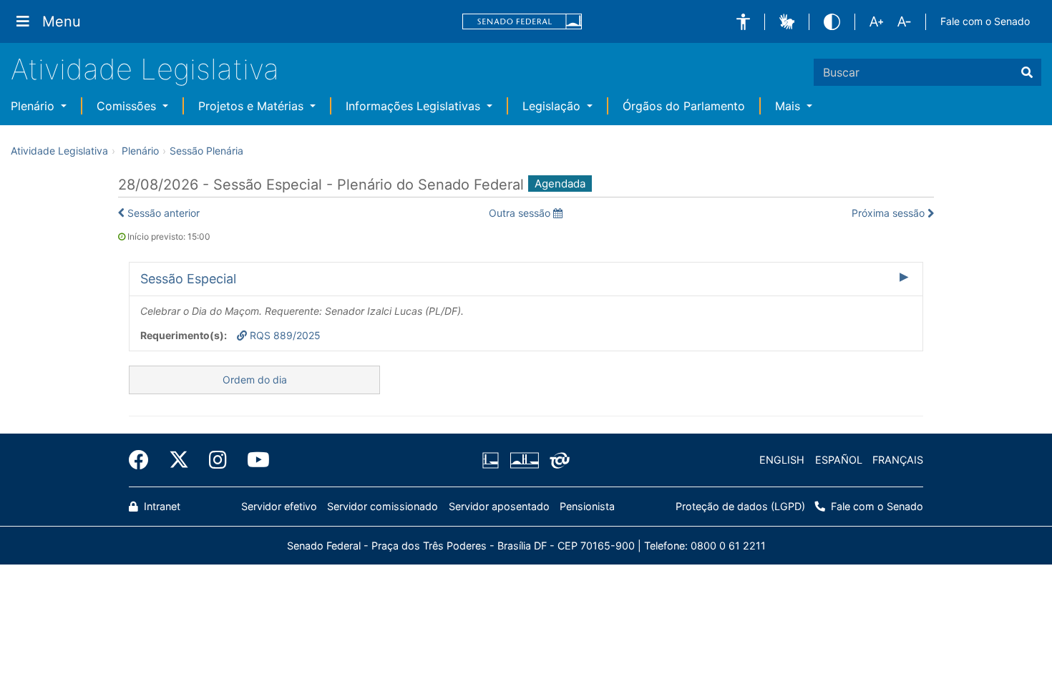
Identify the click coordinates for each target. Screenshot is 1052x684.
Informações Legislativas (415, 106)
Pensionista (587, 506)
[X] (179, 460)
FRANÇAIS (897, 460)
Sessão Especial (188, 278)
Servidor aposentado (499, 506)
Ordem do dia (255, 379)
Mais (789, 106)
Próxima (888, 213)
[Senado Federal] (522, 22)
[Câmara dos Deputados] (493, 460)
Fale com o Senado (985, 21)
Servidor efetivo (279, 506)
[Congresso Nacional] (524, 460)
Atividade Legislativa (145, 69)
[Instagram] (218, 460)
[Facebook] (144, 460)
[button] (743, 22)
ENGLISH (781, 460)
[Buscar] (1027, 72)
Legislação (553, 106)
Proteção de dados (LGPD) (740, 506)
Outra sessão (521, 213)
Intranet (160, 506)
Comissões (128, 106)
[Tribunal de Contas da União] (557, 460)
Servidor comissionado (382, 506)
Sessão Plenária (206, 151)
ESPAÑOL (838, 460)
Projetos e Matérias (252, 106)
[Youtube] (253, 460)
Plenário (34, 106)
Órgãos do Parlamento (684, 106)
